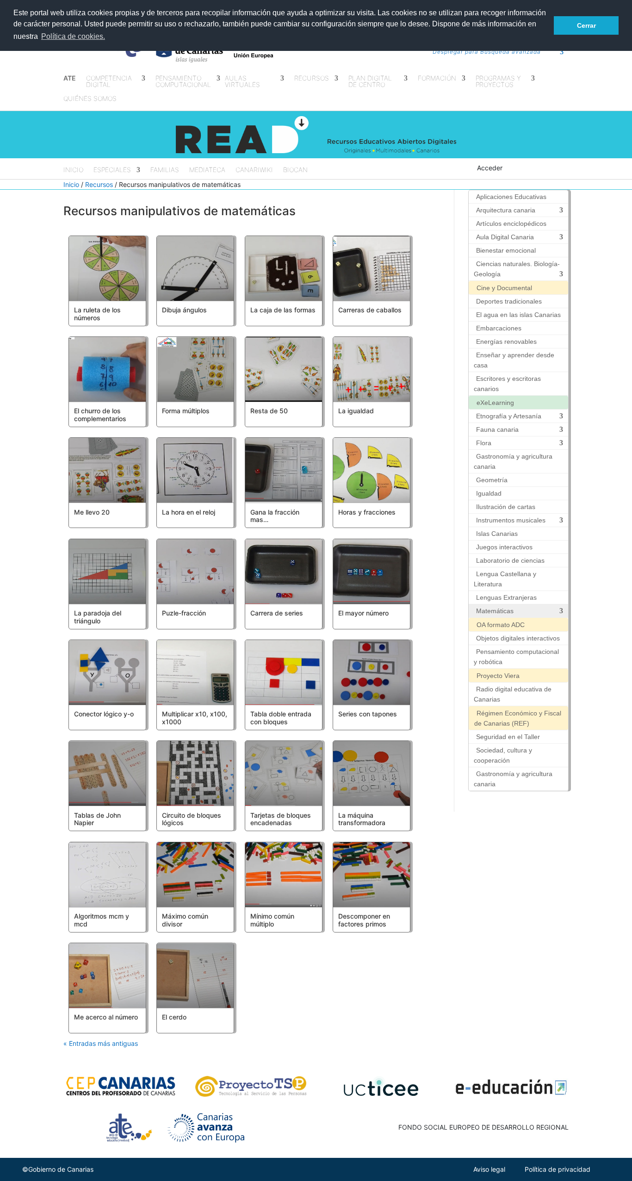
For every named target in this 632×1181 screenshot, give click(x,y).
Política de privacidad (557, 1169)
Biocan (295, 170)
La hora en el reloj (188, 512)
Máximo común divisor (185, 920)
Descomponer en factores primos (364, 920)
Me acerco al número (106, 1017)
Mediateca (207, 170)
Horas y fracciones (367, 512)
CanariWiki (254, 170)
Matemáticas (495, 611)
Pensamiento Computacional (183, 81)
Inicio (73, 170)
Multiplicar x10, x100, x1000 (194, 718)
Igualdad (489, 493)
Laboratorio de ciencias (510, 560)
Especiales (112, 170)
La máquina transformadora (361, 819)
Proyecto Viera (498, 675)
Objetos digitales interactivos (518, 638)
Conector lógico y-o (104, 714)
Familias (164, 170)
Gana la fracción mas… (274, 516)
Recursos (99, 184)
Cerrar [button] (586, 25)
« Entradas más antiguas (100, 1043)
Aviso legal (489, 1169)
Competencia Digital (109, 81)
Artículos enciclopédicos (511, 223)
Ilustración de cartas (505, 506)
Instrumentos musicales (510, 520)
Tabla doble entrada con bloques (280, 718)
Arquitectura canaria (505, 210)
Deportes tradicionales (509, 301)
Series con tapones (367, 714)
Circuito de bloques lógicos (191, 819)
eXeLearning (495, 402)
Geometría (492, 480)
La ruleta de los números (97, 314)
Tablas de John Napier (97, 819)
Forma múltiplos (186, 411)
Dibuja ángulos (184, 310)
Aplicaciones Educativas (511, 196)
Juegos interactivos (504, 547)
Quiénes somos (90, 98)
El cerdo (174, 1017)
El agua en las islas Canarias (518, 314)
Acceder (489, 168)
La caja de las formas (283, 310)
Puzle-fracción (184, 613)
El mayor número (363, 613)
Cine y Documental (504, 288)
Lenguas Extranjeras (506, 597)
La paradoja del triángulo (97, 617)
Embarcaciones (498, 328)
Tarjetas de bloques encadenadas (280, 819)
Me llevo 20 (92, 512)
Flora (483, 443)
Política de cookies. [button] (73, 36)
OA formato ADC (501, 624)
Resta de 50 (269, 411)
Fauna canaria (497, 429)
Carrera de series (276, 613)
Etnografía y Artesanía (508, 416)
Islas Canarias (497, 533)
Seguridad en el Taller (508, 736)
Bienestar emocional (506, 250)
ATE (69, 78)
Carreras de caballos (370, 310)
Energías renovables (506, 341)
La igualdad (356, 411)
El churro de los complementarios (100, 415)
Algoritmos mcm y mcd (101, 920)
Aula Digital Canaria (505, 237)
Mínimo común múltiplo (272, 920)
